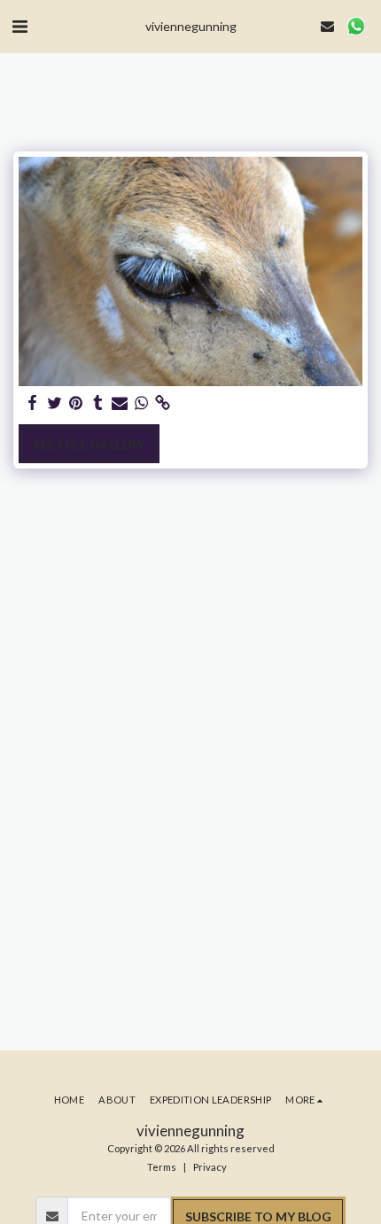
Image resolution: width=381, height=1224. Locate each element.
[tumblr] (98, 403)
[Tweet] (55, 403)
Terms (161, 1167)
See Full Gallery (88, 444)
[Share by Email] (120, 403)
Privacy (210, 1167)
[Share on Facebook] (33, 403)
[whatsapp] (142, 403)
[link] (163, 403)
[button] (19, 26)
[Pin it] (76, 403)
